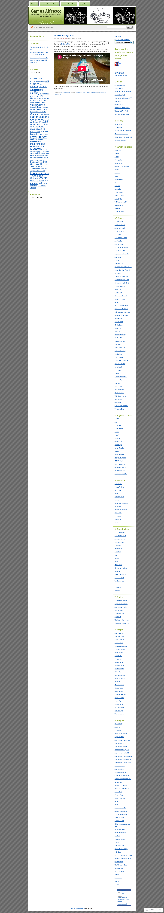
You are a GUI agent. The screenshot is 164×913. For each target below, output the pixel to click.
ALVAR (117, 419)
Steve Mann (118, 701)
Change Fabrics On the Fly (123, 267)
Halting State (119, 610)
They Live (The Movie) (122, 111)
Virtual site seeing (120, 396)
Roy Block (118, 370)
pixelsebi (117, 836)
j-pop (96, 92)
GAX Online (118, 792)
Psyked (117, 842)
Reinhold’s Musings (121, 849)
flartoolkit (43, 100)
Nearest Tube (119, 179)
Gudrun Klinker (45, 114)
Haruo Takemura (120, 665)
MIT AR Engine (119, 461)
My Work (84, 4)
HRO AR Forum (120, 798)
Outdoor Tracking (120, 467)
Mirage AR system (120, 458)
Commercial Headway (122, 775)
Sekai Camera (35, 166)
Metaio (34, 148)
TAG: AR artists (119, 389)
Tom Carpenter (119, 871)
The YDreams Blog (121, 865)
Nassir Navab (119, 688)
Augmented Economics (122, 740)
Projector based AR (38, 162)
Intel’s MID (118, 490)
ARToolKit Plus (119, 429)
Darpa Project (119, 487)
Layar (33, 137)
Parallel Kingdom (120, 341)
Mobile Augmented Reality (37, 151)
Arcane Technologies (121, 247)
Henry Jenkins (119, 669)
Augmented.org (120, 766)
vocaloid (101, 92)
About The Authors (49, 4)
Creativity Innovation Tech (123, 779)
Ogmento (118, 571)
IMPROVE (118, 552)
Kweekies (45, 134)
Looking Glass (119, 497)
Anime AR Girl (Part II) (63, 36)
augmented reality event (39, 95)
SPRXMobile (35, 168)
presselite (40, 160)
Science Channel (120, 140)
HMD (32, 124)
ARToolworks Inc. (120, 539)
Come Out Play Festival (122, 270)
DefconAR (118, 273)
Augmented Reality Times (123, 763)
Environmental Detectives (123, 283)
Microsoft (42, 149)
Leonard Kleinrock (121, 675)
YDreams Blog (119, 409)
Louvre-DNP (119, 322)
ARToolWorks (43, 87)
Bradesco (118, 150)
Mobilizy (38, 153)
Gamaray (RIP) (119, 163)
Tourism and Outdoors (36, 176)
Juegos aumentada (121, 811)
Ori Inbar (46, 158)
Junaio (44, 131)
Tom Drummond (120, 707)
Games (41, 105)
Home (33, 4)
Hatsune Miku (65, 44)
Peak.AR (117, 186)
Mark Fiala (118, 682)
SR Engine (118, 199)
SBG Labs (118, 516)
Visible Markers (38, 179)
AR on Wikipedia (120, 85)
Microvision (118, 506)
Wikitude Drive (119, 212)
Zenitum (117, 591)
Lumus (117, 500)
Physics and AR (120, 347)
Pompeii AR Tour (120, 351)
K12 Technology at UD (122, 814)
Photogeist (118, 344)
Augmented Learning (121, 604)
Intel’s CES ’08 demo (121, 305)
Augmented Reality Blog (122, 753)
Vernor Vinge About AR (122, 114)
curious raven (119, 782)
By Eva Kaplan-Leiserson (123, 131)
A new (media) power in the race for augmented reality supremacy (39, 60)
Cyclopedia (118, 160)
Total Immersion (120, 471)
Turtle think (118, 878)
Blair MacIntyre (119, 636)
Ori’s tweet (119, 73)
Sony (42, 166)
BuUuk (117, 153)
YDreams (118, 587)
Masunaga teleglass (121, 503)
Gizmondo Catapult (121, 296)
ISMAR (33, 129)
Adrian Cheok (119, 633)
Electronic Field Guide (122, 280)
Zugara (33, 188)
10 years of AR (119, 124)
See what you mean (121, 380)
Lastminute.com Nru (121, 315)
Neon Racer (118, 328)
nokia (32, 155)
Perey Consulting (120, 574)
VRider (117, 884)
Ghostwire (44, 107)
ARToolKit (118, 425)
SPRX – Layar (119, 578)
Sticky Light (118, 386)
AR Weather (118, 241)
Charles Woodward (121, 646)
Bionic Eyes (118, 484)
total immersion (39, 173)
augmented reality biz (122, 750)
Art (41, 84)
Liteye (116, 493)
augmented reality (39, 91)
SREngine (44, 168)
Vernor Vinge (119, 711)
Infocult (117, 805)
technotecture (119, 862)
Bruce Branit (119, 88)
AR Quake (118, 234)
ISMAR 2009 (35, 132)
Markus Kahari (119, 685)
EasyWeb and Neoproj (122, 276)
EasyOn (117, 438)
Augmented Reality (121, 607)
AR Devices (41, 81)
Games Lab (118, 293)
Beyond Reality (120, 542)
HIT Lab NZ (43, 122)
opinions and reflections (39, 156)
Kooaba (39, 134)
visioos (117, 881)
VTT (116, 584)
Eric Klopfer (118, 656)
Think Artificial (119, 393)
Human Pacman (120, 299)
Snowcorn (118, 519)
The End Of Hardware (122, 620)
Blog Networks (121, 890)
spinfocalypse (119, 104)
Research (44, 164)
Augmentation (119, 737)
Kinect (33, 134)
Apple (41, 78)
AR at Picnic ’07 (120, 225)
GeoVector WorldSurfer (122, 166)
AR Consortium (120, 532)
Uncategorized (65, 92)
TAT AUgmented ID (121, 202)
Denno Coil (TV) (120, 95)
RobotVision (119, 192)
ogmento (38, 156)
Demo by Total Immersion (123, 92)
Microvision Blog (120, 829)
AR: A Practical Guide (121, 600)
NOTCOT (118, 331)
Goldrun (33, 109)
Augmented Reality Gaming (124, 756)
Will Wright (33, 185)
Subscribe (118, 36)
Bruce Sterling (44, 98)
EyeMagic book (120, 286)
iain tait (117, 302)
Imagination (118, 549)
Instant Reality (119, 448)
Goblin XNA (118, 441)
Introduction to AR (120, 808)
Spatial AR (118, 617)
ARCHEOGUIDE (120, 251)
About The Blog (68, 4)
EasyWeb (118, 545)
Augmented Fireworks (122, 254)
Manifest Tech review (121, 134)
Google (39, 109)
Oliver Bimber (119, 691)
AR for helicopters (120, 231)
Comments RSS (48, 27)
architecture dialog (121, 733)
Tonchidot (40, 171)
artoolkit (34, 86)
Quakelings (118, 354)
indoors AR (37, 124)
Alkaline (117, 727)
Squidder (118, 383)
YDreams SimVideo (121, 474)
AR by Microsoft (120, 228)
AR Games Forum (120, 536)
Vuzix (41, 181)
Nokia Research (120, 464)
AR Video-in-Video (121, 238)
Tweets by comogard (121, 75)
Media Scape (119, 325)
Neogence (45, 153)
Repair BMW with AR (121, 360)
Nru (116, 182)
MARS (117, 451)
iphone (40, 126)
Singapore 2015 (120, 101)
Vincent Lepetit (119, 714)
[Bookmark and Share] (122, 40)
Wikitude (43, 183)
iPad (34, 127)
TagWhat (33, 171)
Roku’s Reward (120, 364)
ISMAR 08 (40, 129)
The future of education (122, 108)
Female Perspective (121, 785)
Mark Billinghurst (36, 139)
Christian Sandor (120, 649)
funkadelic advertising (122, 788)
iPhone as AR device (121, 309)
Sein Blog (118, 852)
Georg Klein (118, 659)
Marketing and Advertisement (37, 145)
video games (121, 899)
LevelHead (118, 318)
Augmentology (119, 769)
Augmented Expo (120, 743)
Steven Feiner (119, 704)
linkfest (42, 137)
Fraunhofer (33, 102)
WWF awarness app (121, 406)
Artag (116, 422)
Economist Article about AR (123, 98)
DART (116, 435)
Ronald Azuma (119, 698)
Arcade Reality (119, 244)
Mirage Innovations (121, 510)
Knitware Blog (119, 817)
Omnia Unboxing (120, 335)
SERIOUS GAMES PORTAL (124, 855)
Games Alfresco (122, 894)
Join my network (122, 904)
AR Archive (118, 127)
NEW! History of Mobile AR (123, 137)
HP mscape (118, 445)
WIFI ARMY (118, 399)
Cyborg (117, 157)
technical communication (123, 858)
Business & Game (120, 772)
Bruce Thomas (119, 640)
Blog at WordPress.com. (78, 908)
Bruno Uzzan (119, 643)
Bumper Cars (119, 263)
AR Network (118, 730)
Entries (38, 27)
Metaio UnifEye (120, 454)
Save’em (117, 373)
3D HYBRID (118, 724)
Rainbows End (119, 613)
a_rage (117, 260)
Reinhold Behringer (121, 694)
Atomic (117, 432)
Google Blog (119, 795)
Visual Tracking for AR (122, 623)
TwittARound (119, 205)
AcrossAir (34, 78)
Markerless (35, 141)
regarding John (120, 845)
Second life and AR (121, 377)
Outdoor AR (118, 338)
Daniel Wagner (35, 100)
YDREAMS (42, 186)
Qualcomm (35, 164)
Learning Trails (119, 821)
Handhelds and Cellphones (39, 118)
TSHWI (117, 875)
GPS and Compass (38, 112)
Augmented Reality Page (123, 759)
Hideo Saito (118, 672)
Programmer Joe (120, 839)
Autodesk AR (119, 257)
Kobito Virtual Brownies (122, 312)
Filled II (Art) (118, 289)
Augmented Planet (121, 746)
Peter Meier (33, 160)
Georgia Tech (35, 107)
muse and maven (120, 833)
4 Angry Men (119, 221)
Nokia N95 (118, 513)
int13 (43, 124)
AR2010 (33, 81)
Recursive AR (119, 357)
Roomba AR (118, 367)
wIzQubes (118, 402)
